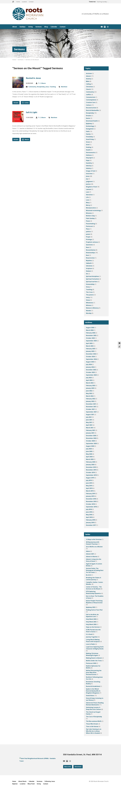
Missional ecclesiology (93, 210)
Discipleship (41, 87)
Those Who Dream (92, 724)
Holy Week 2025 (91, 622)
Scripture (89, 268)
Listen (26, 103)
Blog (46, 26)
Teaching (53, 87)
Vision (88, 300)
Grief (87, 144)
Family (88, 134)
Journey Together (92, 637)
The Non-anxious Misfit (93, 721)
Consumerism (90, 97)
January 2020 (90, 464)
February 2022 (90, 399)
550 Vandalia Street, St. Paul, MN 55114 (82, 754)
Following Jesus (50, 781)
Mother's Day (90, 216)
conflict (88, 94)
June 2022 (89, 391)
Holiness (89, 155)
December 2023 (91, 370)
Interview (89, 173)
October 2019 (90, 472)
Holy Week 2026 (91, 624)
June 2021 (89, 420)
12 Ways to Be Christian (93, 539)
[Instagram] (105, 27)
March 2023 (89, 383)
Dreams (88, 116)
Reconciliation (90, 250)
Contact (31, 1)
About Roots (22, 781)
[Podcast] (108, 27)
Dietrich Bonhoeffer (92, 110)
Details (16, 103)
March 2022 (89, 396)
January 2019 (90, 496)
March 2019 (89, 491)
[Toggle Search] (13, 1)
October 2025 (90, 338)
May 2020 (89, 454)
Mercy (88, 205)
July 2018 (89, 509)
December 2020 (91, 435)
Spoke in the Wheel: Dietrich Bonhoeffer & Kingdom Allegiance (93, 691)
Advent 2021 (90, 554)
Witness (88, 305)
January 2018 (90, 522)
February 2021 (90, 430)
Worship (88, 313)
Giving (30, 26)
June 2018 (89, 512)
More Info (67, 767)
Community (32, 87)
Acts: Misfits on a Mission (94, 547)
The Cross (89, 292)
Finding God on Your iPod (94, 610)
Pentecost (89, 226)
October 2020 (90, 441)
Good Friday (90, 139)
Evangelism (90, 129)
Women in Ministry (92, 308)
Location (24, 1)
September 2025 (91, 341)
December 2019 (91, 467)
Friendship (89, 137)
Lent (87, 192)
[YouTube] (102, 27)
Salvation (89, 266)
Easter (88, 118)
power (88, 234)
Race (87, 247)
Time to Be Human (92, 726)
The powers (90, 295)
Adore (88, 551)
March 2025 (89, 346)
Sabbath (89, 263)
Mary (87, 202)
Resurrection (90, 258)
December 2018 (91, 499)
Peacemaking (90, 224)
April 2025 (89, 343)
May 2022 (89, 393)
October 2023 (90, 372)
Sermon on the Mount (32, 59)
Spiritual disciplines (92, 276)
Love (87, 200)
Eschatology (90, 126)
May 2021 (89, 422)
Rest (87, 255)
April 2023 (89, 380)
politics (88, 231)
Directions (78, 767)
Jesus (47, 87)
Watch (26, 139)
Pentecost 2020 (91, 663)
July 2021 (89, 417)
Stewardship (90, 284)
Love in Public (90, 644)
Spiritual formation (92, 279)
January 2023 (90, 388)
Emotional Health (92, 121)
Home (18, 1)
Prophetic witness (92, 242)
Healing (88, 147)
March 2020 (89, 459)
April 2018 (89, 517)
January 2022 (90, 401)
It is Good (89, 634)
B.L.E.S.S (88, 575)
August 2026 (90, 327)
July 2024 (89, 364)
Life (87, 197)
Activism (89, 73)
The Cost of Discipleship (94, 717)
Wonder (88, 310)
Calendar (54, 26)
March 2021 (89, 428)
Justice (88, 184)
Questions (89, 245)
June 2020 (89, 451)
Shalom (88, 271)
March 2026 (89, 330)
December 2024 (91, 354)
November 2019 (91, 470)
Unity (88, 297)
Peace (88, 221)
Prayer (88, 237)
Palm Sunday (90, 218)
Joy (87, 179)
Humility (89, 163)
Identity (88, 166)
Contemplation (91, 100)
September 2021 (91, 412)
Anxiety (88, 79)
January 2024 (90, 367)
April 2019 (89, 488)
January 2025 (90, 351)
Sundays (22, 26)
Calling (88, 84)
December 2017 (91, 525)
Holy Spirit (89, 158)
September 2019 (91, 475)
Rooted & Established (93, 686)
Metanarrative (91, 208)
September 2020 (91, 443)
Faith (87, 131)
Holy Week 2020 (91, 619)
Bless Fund (31, 784)
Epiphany (89, 123)
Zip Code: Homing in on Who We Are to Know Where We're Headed (93, 731)
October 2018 (90, 504)
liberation (89, 195)
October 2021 (90, 409)
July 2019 (89, 480)
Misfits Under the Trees (94, 661)
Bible (87, 81)
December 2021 (91, 404)
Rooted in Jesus (33, 78)
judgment (89, 181)
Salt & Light (31, 112)
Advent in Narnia (91, 556)
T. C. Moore (42, 83)
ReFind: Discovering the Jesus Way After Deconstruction (93, 672)
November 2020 (91, 438)
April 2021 (89, 425)
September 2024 (91, 359)
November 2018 (91, 501)
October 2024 (90, 356)
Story (88, 287)
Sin (87, 274)
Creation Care (90, 102)
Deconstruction (91, 108)
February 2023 (90, 385)
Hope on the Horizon (93, 627)
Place (88, 229)
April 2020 (89, 457)
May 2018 (89, 515)
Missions (89, 213)
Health (88, 150)
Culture (88, 105)
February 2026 (90, 333)
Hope (87, 160)
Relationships (90, 253)
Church (88, 89)
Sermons (38, 26)
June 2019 (89, 483)
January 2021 (90, 433)
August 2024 (90, 362)
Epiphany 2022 (90, 607)
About (14, 26)
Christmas (89, 87)
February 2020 (90, 462)
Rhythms (89, 260)
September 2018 (91, 507)
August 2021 (90, 414)
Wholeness (89, 303)
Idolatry (88, 168)
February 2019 (90, 493)
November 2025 (91, 335)
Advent (88, 76)
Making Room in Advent (94, 658)
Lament (88, 189)
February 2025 (90, 349)
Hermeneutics (90, 152)
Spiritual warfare (91, 282)
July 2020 (89, 449)
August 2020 (90, 446)
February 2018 (90, 520)
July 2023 (89, 378)
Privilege (89, 239)
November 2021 (91, 406)
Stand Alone (90, 695)
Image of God (90, 171)
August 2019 (90, 478)
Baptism (15, 784)
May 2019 (89, 486)
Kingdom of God (91, 187)
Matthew (64, 87)
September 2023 (91, 375)
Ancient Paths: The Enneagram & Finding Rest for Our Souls (94, 570)
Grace (88, 142)
